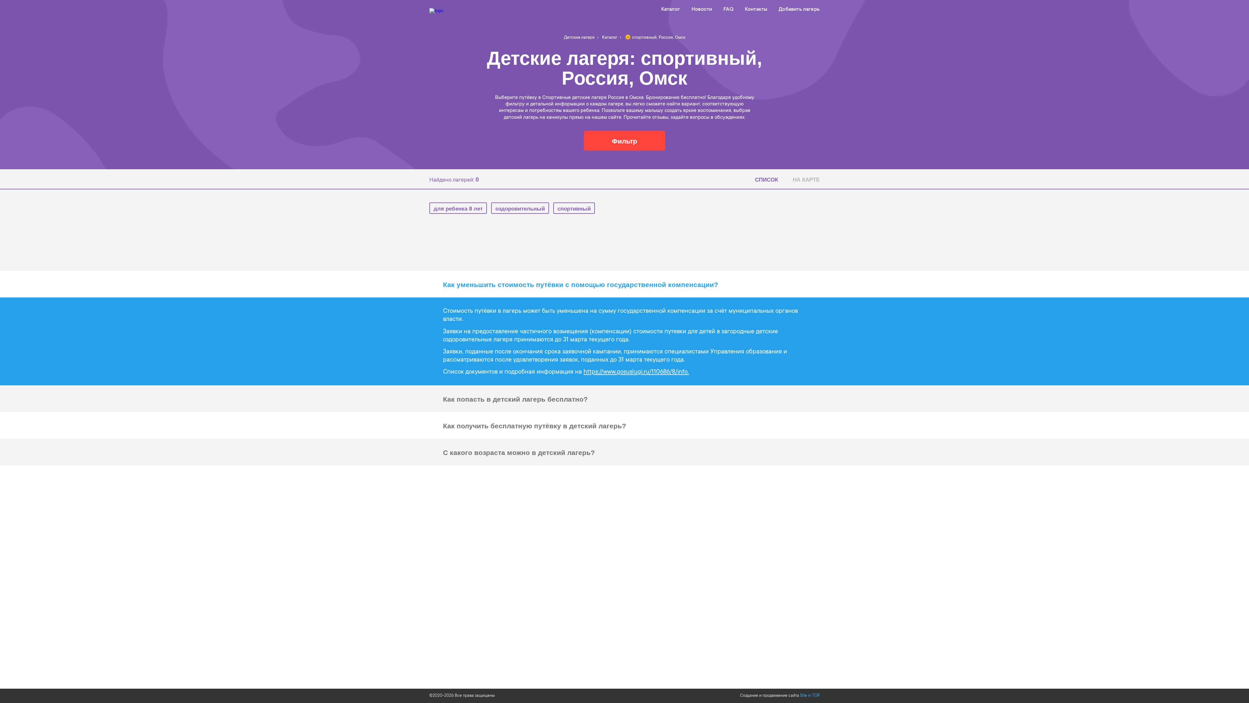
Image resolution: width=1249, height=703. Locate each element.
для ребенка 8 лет (458, 209)
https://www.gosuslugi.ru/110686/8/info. (636, 372)
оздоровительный (520, 209)
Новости (702, 9)
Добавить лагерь (799, 9)
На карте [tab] (806, 180)
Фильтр (624, 141)
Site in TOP (810, 696)
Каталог (670, 9)
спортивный (574, 209)
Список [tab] (766, 180)
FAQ (728, 9)
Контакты (756, 9)
